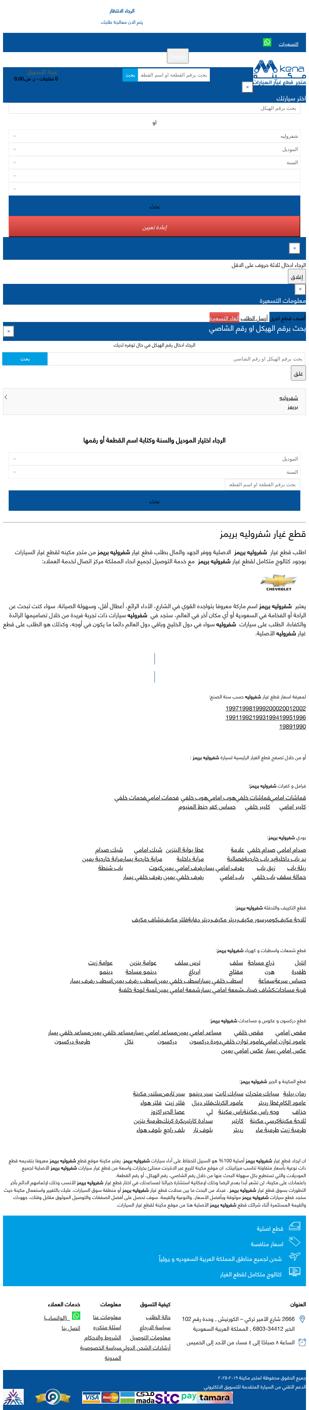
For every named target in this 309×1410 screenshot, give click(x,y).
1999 (259, 708)
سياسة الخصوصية (100, 1347)
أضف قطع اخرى (288, 317)
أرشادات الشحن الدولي (145, 1347)
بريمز (293, 406)
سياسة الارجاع (155, 1326)
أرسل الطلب (254, 317)
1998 (245, 708)
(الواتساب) (57, 1317)
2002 (299, 708)
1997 (232, 708)
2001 (286, 708)
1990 (299, 726)
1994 (272, 717)
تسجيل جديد (139, 55)
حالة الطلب (158, 1316)
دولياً (164, 1258)
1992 (245, 717)
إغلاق (297, 276)
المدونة (113, 1357)
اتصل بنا (71, 1327)
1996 (299, 717)
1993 (259, 717)
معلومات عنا (107, 1316)
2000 (272, 708)
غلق (298, 373)
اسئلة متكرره (107, 1326)
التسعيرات (288, 43)
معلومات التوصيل (150, 1336)
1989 (286, 726)
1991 (232, 717)
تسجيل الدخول (107, 55)
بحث (130, 75)
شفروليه (289, 397)
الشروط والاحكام (102, 1336)
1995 (286, 717)
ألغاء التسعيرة (224, 317)
